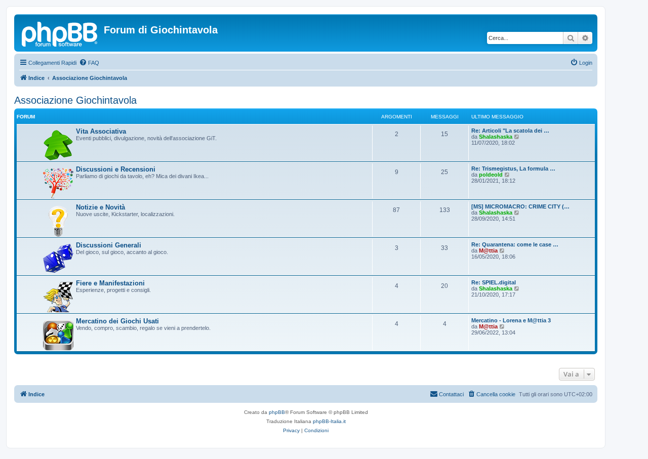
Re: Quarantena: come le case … (514, 244)
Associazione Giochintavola (75, 100)
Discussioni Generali (108, 245)
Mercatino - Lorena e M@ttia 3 (511, 320)
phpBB (277, 412)
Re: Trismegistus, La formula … (513, 168)
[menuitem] (89, 63)
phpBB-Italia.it (329, 421)
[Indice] (60, 33)
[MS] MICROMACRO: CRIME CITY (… (520, 206)
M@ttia (488, 250)
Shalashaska (495, 137)
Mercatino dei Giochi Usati (117, 321)
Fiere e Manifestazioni (110, 283)
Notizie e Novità (100, 207)
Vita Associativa (101, 131)
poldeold (491, 175)
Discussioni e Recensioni (115, 169)
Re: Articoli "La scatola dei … (510, 131)
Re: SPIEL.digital (493, 282)
